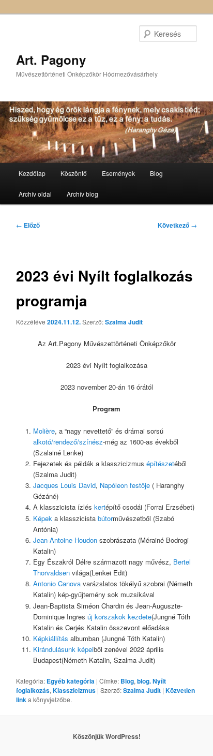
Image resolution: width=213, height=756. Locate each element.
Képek (42, 518)
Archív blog (82, 193)
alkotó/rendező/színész (68, 442)
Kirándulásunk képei (63, 649)
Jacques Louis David (64, 485)
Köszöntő (73, 173)
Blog (156, 173)
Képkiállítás (50, 638)
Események (118, 173)
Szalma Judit (124, 322)
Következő (177, 225)
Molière (44, 431)
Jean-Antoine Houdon (65, 540)
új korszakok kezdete (119, 616)
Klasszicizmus (74, 690)
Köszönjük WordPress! (107, 736)
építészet (160, 463)
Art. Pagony (51, 59)
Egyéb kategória (71, 681)
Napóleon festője (125, 485)
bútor (105, 518)
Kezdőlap (32, 173)
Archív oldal (35, 193)
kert (99, 507)
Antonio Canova (57, 583)
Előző (28, 225)
